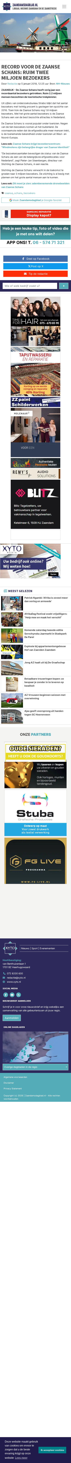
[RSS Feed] (19, 994)
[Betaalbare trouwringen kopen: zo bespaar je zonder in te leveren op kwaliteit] (12, 684)
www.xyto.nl (14, 981)
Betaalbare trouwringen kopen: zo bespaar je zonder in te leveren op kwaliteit (44, 682)
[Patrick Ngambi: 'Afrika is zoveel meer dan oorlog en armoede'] (12, 603)
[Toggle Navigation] (64, 6)
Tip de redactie (38, 273)
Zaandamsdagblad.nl (25, 5)
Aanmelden (12, 1018)
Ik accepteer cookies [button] (52, 1450)
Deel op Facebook (38, 258)
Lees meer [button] (21, 1457)
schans (18, 193)
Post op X (37, 266)
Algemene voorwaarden (15, 1077)
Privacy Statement (13, 1088)
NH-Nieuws (63, 83)
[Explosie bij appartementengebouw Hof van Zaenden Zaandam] (12, 652)
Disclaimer (9, 1083)
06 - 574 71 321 (49, 242)
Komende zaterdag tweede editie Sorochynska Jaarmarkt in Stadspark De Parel (45, 633)
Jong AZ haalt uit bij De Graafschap (44, 662)
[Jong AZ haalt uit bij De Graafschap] (12, 668)
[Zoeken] (63, 286)
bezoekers (29, 193)
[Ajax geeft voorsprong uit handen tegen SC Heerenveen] (12, 716)
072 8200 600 (15, 973)
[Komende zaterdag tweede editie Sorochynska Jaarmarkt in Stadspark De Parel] (12, 635)
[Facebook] (6, 994)
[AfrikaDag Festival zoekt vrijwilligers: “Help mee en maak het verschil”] (12, 619)
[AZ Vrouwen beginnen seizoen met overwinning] (12, 700)
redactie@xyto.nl (16, 977)
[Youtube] (12, 994)
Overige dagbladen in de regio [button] (20, 1067)
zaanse (9, 193)
